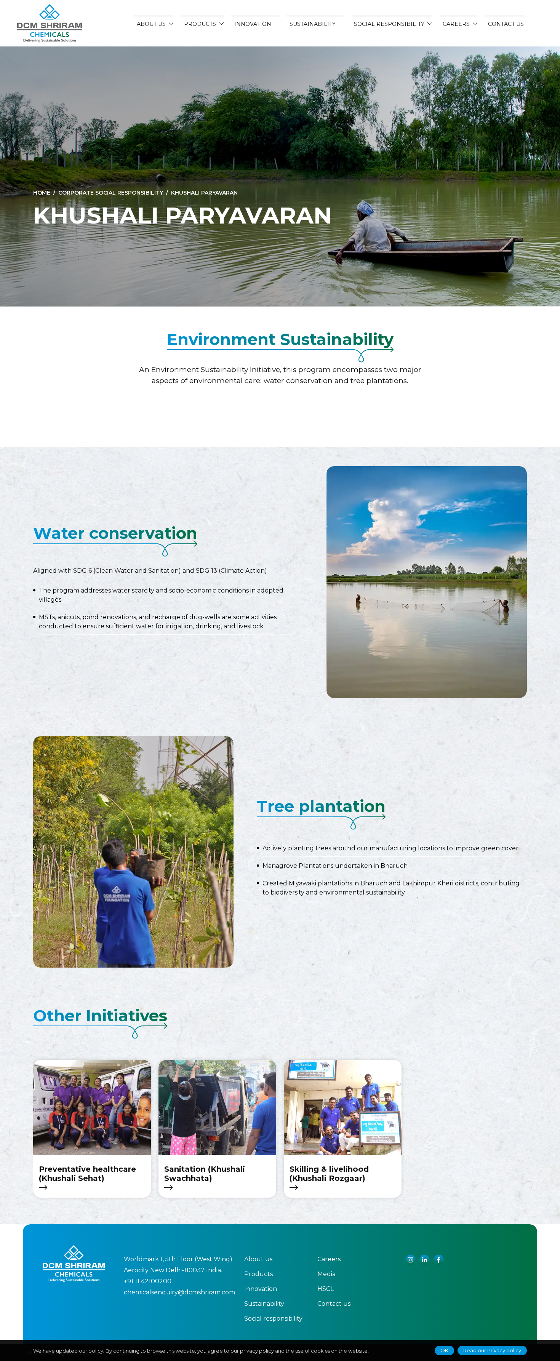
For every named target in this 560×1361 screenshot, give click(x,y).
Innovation (252, 24)
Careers (329, 1259)
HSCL (325, 1288)
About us (151, 24)
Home (41, 192)
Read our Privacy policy (492, 1350)
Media (326, 1274)
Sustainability (313, 24)
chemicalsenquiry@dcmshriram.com (179, 1292)
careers (456, 24)
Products (200, 24)
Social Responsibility (389, 24)
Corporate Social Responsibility (110, 192)
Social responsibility (273, 1318)
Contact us (506, 24)
